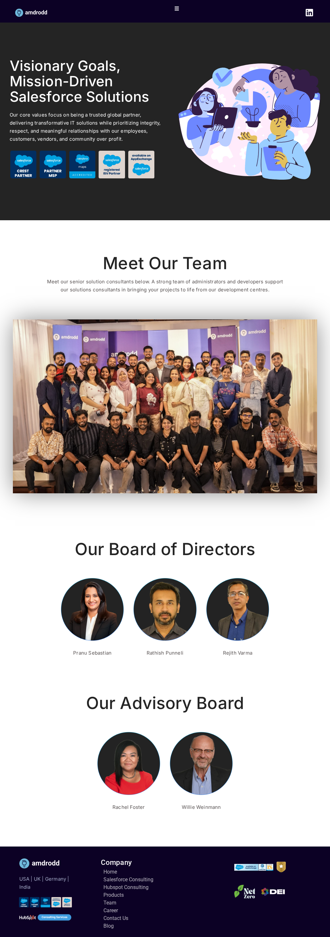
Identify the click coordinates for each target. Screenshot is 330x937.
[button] (177, 8)
